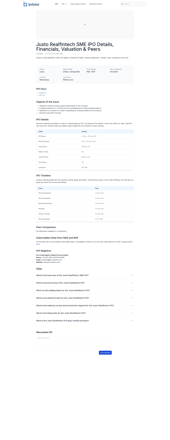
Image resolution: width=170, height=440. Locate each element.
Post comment (105, 352)
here (38, 244)
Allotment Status (95, 4)
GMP (56, 4)
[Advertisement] (85, 25)
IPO (63, 4)
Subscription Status (78, 4)
